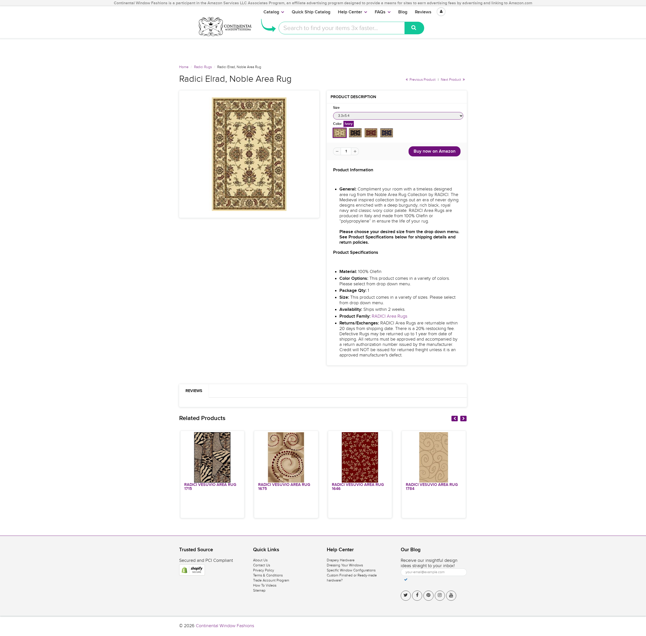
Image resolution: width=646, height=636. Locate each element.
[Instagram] (440, 596)
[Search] (414, 28)
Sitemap (259, 590)
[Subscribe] (406, 579)
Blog (402, 12)
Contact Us (261, 565)
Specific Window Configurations (351, 570)
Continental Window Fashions (225, 625)
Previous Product (422, 79)
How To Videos (264, 585)
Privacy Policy (263, 570)
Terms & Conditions (268, 575)
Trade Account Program (271, 580)
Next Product (451, 79)
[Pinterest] (428, 596)
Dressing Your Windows (345, 565)
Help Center (350, 12)
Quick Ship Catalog (311, 12)
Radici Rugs (203, 67)
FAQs (380, 12)
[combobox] (342, 28)
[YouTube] (451, 596)
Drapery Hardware (341, 560)
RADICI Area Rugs (389, 316)
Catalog (271, 12)
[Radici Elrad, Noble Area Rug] (249, 154)
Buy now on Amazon (434, 151)
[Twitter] (406, 596)
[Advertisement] (323, 49)
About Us (260, 560)
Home (184, 67)
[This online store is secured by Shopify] (192, 569)
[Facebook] (417, 596)
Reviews (423, 12)
